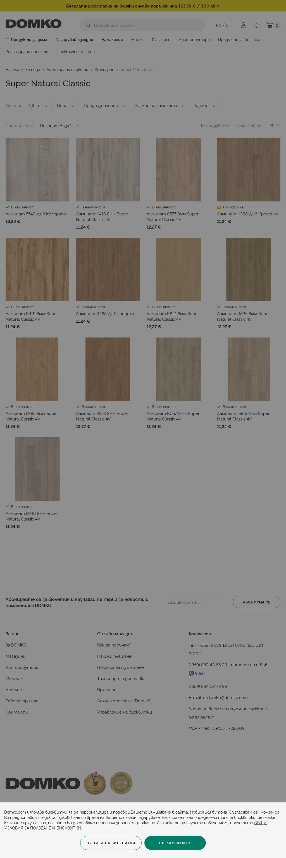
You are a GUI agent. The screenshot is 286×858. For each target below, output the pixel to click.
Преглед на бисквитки (111, 842)
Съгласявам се (175, 842)
